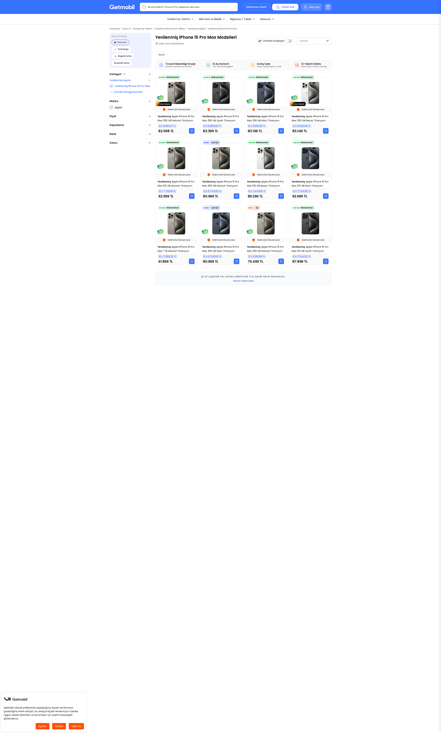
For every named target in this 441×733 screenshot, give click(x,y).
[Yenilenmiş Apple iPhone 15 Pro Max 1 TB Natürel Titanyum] (176, 238)
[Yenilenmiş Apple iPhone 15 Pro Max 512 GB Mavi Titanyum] (310, 172)
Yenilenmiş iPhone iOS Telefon (170, 28)
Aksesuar (265, 19)
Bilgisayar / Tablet (241, 19)
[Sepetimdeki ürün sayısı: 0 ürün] (328, 7)
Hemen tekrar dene (243, 281)
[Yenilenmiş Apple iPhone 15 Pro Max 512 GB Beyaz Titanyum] (266, 172)
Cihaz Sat (288, 7)
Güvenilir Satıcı (122, 62)
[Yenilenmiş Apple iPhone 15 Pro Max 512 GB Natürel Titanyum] (176, 172)
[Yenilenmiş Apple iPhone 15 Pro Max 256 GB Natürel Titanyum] (176, 107)
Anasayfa (115, 28)
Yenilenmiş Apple (196, 28)
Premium (122, 42)
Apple (161, 54)
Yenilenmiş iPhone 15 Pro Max (222, 28)
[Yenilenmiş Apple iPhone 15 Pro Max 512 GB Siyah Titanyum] (310, 238)
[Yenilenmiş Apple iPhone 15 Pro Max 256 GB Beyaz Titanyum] (310, 107)
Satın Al (126, 28)
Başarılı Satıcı (125, 56)
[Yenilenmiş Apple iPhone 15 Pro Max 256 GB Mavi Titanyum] (266, 107)
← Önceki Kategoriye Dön (127, 92)
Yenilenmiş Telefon (178, 19)
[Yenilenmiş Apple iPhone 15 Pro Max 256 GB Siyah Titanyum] (221, 107)
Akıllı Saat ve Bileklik (210, 19)
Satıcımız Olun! (256, 7)
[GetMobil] (122, 7)
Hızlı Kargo (123, 49)
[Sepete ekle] (191, 131)
